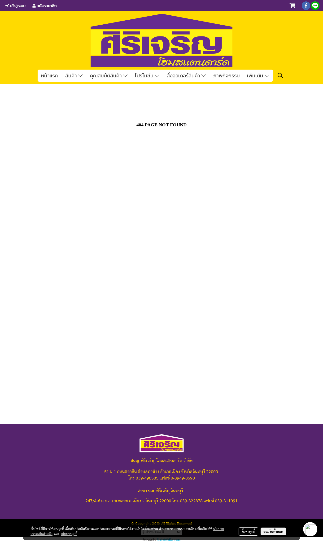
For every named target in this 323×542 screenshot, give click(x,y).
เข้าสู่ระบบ (17, 6)
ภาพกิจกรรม (226, 76)
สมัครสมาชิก (46, 6)
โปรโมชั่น (145, 76)
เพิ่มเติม (255, 76)
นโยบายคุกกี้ (69, 534)
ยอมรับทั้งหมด (273, 531)
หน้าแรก (49, 76)
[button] (280, 75)
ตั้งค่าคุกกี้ (248, 531)
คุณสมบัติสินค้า (106, 76)
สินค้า (71, 76)
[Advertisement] (161, 267)
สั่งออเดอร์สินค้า (184, 76)
